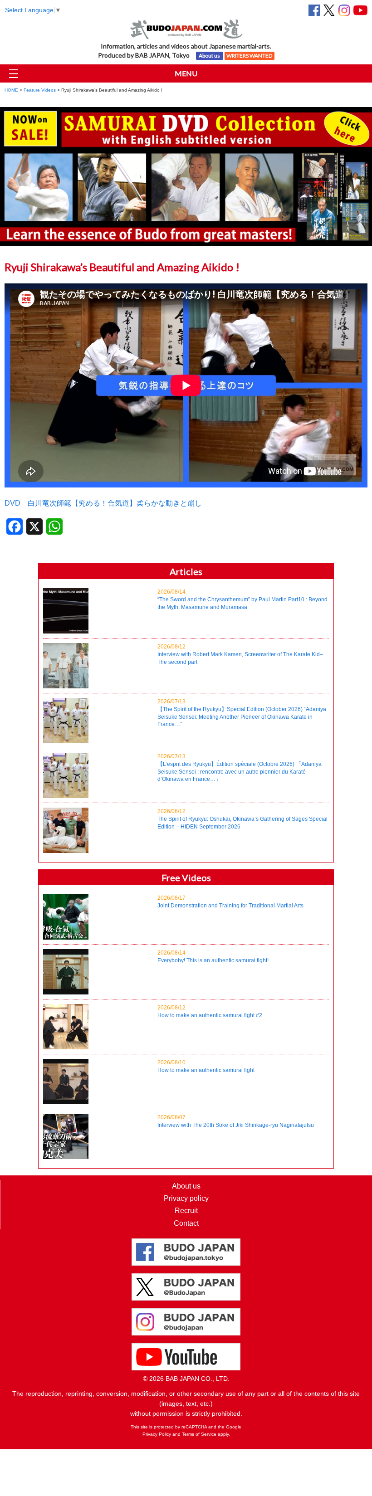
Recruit (186, 1210)
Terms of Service (199, 1434)
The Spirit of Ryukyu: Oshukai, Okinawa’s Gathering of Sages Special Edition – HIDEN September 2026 (242, 819)
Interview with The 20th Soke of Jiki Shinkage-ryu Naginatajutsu (235, 1121)
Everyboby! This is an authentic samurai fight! (213, 957)
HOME (11, 90)
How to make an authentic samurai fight (206, 1066)
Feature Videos (40, 90)
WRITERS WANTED (249, 55)
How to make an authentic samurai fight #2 (209, 1011)
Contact (186, 1223)
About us (209, 55)
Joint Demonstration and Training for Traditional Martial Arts (230, 902)
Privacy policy (186, 1198)
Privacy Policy (156, 1434)
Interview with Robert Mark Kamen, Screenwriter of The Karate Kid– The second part (240, 654)
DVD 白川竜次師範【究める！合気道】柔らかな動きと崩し (103, 503)
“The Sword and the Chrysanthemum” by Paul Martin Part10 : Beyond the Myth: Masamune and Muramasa (242, 599)
